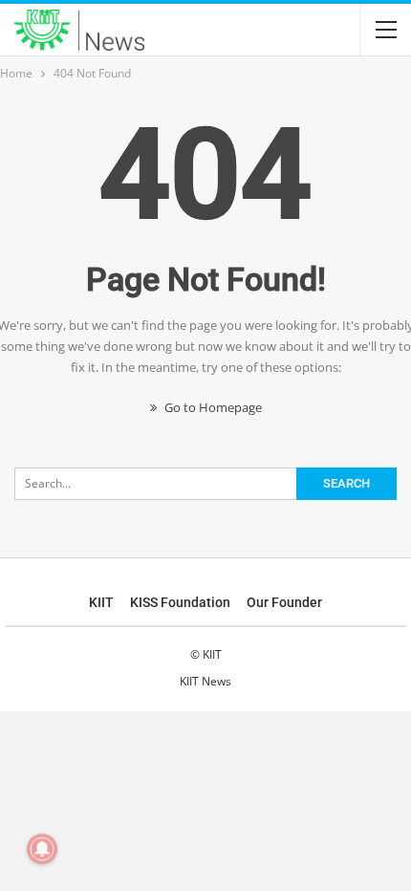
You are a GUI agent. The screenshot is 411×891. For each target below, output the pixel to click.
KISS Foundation (180, 602)
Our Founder (284, 602)
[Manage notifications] (42, 849)
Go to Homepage (212, 407)
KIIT (101, 602)
